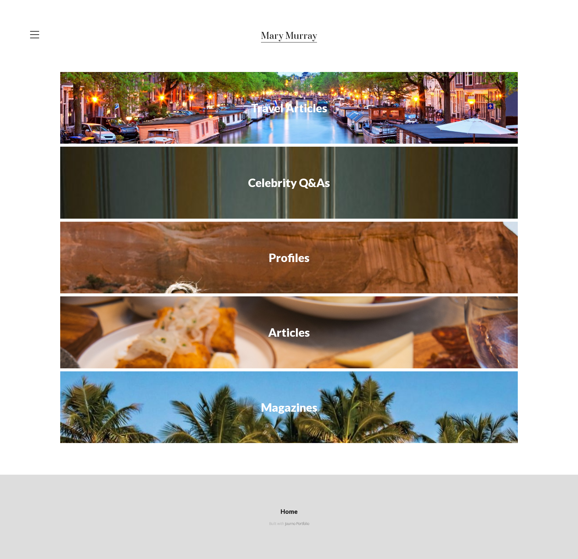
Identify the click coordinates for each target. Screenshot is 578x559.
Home (289, 511)
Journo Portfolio (297, 523)
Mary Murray (289, 36)
